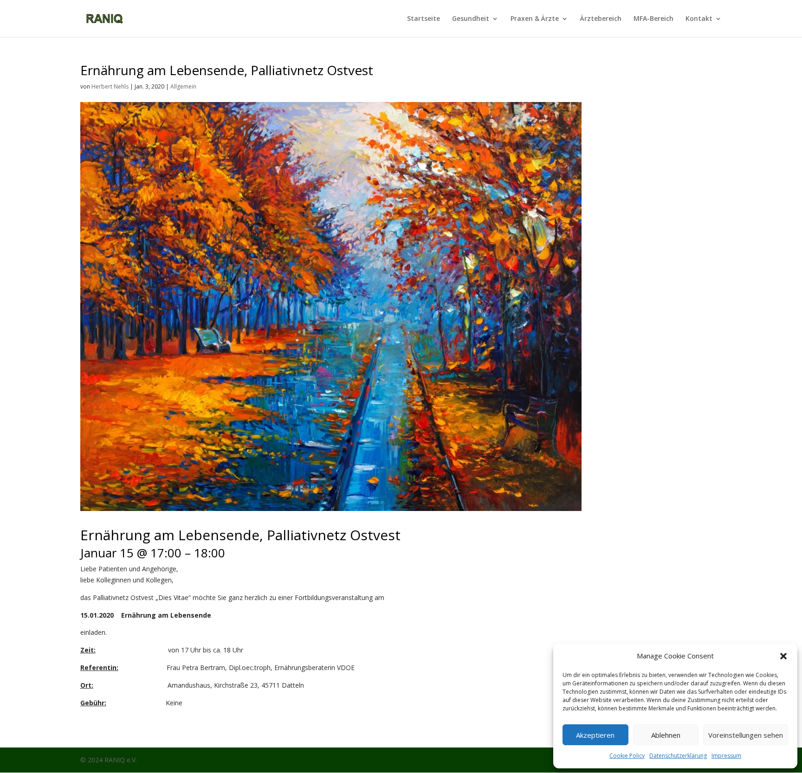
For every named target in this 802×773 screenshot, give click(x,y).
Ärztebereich (600, 19)
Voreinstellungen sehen (745, 735)
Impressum (726, 756)
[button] (783, 656)
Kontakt (699, 19)
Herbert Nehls (110, 86)
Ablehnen (665, 735)
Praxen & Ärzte (535, 19)
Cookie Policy (627, 756)
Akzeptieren (595, 735)
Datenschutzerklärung (678, 756)
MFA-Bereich (653, 19)
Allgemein (183, 86)
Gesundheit (470, 19)
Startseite (423, 19)
